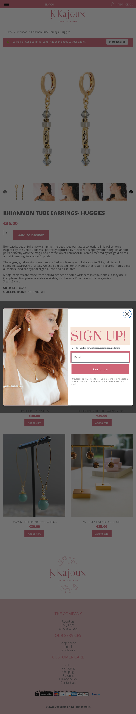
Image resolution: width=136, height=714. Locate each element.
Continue (100, 369)
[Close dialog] (127, 314)
